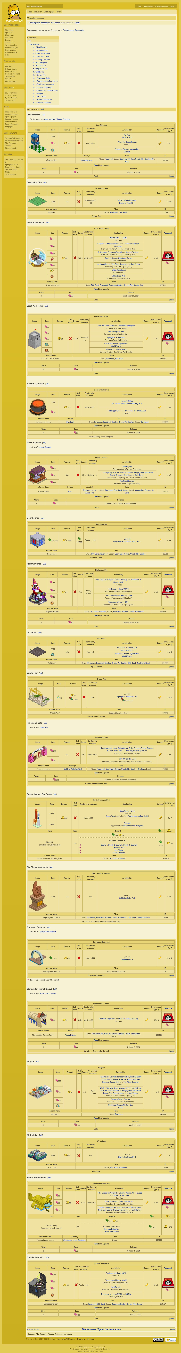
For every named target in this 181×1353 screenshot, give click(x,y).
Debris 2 (111, 845)
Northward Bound (103, 264)
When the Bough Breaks (127, 142)
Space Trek (110, 816)
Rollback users (11, 69)
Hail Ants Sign (119, 847)
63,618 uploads (11, 95)
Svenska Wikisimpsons (14, 138)
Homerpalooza (106, 748)
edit (42, 109)
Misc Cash (70, 422)
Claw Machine (86, 160)
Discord (8, 78)
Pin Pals (127, 135)
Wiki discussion (11, 81)
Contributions (148, 6)
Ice (141, 285)
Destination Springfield (126, 325)
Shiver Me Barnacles (121, 1195)
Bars (70, 491)
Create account (161, 6)
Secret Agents (125, 1193)
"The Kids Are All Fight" (104, 579)
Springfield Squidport (48, 931)
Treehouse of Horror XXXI (118, 602)
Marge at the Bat (119, 1079)
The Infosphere (11, 169)
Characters (9, 35)
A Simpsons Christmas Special (110, 252)
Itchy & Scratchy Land (127, 759)
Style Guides (10, 76)
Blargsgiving (139, 472)
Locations (9, 37)
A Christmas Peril (118, 276)
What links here (11, 112)
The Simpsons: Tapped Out (73, 30)
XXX (130, 595)
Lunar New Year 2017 (105, 325)
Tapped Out (9, 42)
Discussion (38, 11)
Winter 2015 (114, 237)
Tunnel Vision (70, 1035)
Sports (120, 1107)
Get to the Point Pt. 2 (127, 898)
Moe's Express (45, 447)
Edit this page (49, 11)
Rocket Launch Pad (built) (138, 816)
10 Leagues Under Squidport (74, 1240)
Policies (8, 66)
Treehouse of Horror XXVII (116, 1273)
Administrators (10, 71)
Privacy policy (55, 1339)
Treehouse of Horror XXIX (115, 595)
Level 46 (127, 539)
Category (31, 1334)
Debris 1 (104, 845)
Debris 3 (119, 845)
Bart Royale (127, 466)
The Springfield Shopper (11, 144)
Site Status (90, 1339)
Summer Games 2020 (111, 1082)
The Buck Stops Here (107, 1018)
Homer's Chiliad (127, 401)
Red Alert (127, 823)
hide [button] (29, 41)
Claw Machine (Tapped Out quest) (57, 119)
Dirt (152, 159)
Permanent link (11, 121)
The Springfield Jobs (116, 331)
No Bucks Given (133, 1079)
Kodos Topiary (119, 852)
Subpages (9, 126)
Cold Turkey (135, 264)
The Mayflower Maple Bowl (136, 750)
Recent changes (11, 47)
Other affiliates (10, 174)
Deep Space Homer (127, 811)
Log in (172, 6)
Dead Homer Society (13, 167)
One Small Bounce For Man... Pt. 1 (127, 541)
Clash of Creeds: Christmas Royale (118, 258)
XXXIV (128, 1294)
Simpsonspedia (11, 148)
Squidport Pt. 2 (127, 959)
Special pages (10, 116)
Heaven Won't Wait (114, 750)
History (58, 11)
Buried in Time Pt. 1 (127, 203)
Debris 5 (134, 845)
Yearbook (168, 233)
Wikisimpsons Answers (14, 140)
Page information (11, 124)
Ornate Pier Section (142, 159)
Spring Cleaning (121, 579)
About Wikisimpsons (68, 1339)
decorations (101, 1329)
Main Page (9, 30)
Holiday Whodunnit (118, 270)
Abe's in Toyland (132, 252)
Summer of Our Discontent (116, 349)
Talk (139, 6)
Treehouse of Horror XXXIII (135, 410)
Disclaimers (81, 1339)
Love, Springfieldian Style (123, 748)
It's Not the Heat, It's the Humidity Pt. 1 (127, 403)
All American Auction (125, 472)
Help (7, 55)
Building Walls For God (73, 769)
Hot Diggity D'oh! (114, 410)
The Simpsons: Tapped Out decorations (44, 22)
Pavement (109, 159)
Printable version (11, 119)
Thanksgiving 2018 (108, 472)
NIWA (7, 172)
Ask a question (11, 45)
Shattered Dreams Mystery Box (127, 149)
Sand (127, 161)
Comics (8, 40)
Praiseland (44, 727)
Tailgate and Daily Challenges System (114, 1076)
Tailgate (77, 22)
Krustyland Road (143, 663)
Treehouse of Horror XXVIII (118, 589)
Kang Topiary (119, 850)
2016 (125, 237)
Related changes (11, 114)
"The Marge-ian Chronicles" (108, 1193)
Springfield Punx (11, 164)
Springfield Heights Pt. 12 (127, 696)
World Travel (116, 346)
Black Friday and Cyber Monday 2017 (115, 1088)
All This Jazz (137, 1193)
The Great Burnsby (127, 481)
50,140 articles (11, 93)
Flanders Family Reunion (143, 748)
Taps (96, 165)
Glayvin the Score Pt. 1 (127, 1157)
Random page (10, 50)
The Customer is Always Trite (89, 491)
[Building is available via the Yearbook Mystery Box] (168, 260)
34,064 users (10, 100)
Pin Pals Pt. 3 (127, 137)
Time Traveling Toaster (127, 200)
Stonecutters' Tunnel (48, 993)
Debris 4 (126, 845)
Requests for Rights (13, 74)
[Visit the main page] (14, 18)
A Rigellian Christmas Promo (108, 243)
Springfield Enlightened (116, 337)
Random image (11, 52)
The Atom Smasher (119, 264)
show (172, 176)
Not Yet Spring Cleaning (128, 1018)
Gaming (127, 151)
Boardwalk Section (127, 159)
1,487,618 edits (11, 97)
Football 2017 (135, 1076)
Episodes (8, 32)
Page (30, 11)
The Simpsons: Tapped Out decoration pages (54, 1334)
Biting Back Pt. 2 (127, 650)
